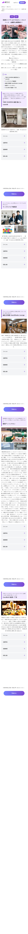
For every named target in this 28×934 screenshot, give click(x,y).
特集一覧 (9, 6)
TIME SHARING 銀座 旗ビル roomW (12, 78)
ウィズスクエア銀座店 (10, 81)
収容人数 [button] (5, 156)
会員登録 (22, 2)
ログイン (16, 2)
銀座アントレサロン (10, 85)
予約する (14, 194)
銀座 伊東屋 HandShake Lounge (13, 83)
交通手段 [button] (5, 142)
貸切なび (3, 6)
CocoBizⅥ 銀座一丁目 (11, 87)
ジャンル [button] (5, 136)
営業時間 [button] (5, 149)
